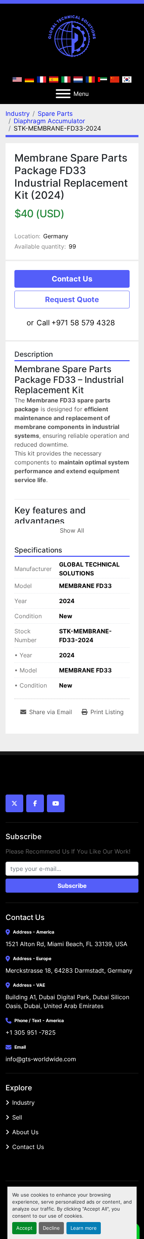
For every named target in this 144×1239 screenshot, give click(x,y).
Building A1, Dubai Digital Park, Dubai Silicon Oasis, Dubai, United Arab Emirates (68, 1001)
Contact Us (72, 278)
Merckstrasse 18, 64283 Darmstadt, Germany (69, 970)
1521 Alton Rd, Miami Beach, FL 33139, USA (66, 944)
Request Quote (72, 299)
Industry (23, 1102)
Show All (72, 530)
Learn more (84, 1228)
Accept (24, 1228)
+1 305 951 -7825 (31, 1032)
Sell (17, 1117)
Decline (51, 1228)
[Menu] (63, 93)
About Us (25, 1132)
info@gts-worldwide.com (41, 1059)
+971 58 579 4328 (83, 322)
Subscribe (72, 885)
